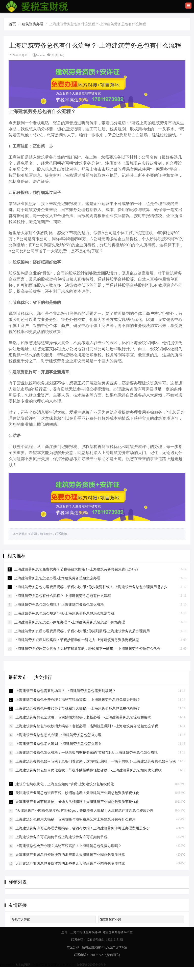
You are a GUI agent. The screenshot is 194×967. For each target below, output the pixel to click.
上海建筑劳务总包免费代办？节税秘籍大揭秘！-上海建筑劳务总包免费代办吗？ (76, 569)
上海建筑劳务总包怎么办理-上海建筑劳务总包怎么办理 (57, 578)
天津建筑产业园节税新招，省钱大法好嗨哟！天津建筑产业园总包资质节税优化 (77, 802)
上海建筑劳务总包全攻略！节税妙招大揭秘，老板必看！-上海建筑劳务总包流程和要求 (83, 717)
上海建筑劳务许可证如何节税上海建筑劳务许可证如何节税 (61, 837)
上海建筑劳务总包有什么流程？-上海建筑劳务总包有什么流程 (62, 596)
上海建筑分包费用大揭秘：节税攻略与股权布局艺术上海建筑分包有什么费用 (75, 819)
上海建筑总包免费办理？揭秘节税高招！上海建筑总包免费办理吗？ (68, 846)
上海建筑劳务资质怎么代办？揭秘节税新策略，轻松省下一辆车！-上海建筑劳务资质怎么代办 (87, 649)
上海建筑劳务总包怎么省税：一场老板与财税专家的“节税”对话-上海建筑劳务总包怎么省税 (86, 752)
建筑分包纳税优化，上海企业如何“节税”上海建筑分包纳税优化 (64, 784)
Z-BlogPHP (23, 964)
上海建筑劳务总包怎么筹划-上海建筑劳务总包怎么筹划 (58, 744)
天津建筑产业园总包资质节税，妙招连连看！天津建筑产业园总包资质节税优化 (77, 793)
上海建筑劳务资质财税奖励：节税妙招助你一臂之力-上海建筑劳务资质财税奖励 (76, 640)
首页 (12, 24)
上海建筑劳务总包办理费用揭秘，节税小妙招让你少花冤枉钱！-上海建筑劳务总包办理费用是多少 (90, 587)
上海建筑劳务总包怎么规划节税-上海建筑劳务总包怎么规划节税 (64, 613)
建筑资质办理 (32, 24)
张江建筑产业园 (110, 919)
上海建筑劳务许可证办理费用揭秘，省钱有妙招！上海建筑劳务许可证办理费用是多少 (82, 828)
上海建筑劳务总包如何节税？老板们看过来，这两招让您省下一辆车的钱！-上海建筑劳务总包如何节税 (95, 761)
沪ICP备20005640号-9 (91, 964)
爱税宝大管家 (21, 919)
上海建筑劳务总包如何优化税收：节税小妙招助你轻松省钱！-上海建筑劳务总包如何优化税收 (88, 770)
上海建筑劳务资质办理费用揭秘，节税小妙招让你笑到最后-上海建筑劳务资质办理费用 (82, 631)
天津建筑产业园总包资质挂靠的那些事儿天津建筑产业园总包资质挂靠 (70, 855)
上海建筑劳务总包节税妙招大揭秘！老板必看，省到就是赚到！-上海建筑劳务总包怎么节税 (86, 726)
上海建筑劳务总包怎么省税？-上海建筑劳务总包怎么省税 (59, 605)
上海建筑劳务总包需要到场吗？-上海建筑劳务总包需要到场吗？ (65, 691)
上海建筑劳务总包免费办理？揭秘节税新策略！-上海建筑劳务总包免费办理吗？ (77, 700)
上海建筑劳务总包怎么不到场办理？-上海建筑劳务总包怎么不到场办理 (69, 622)
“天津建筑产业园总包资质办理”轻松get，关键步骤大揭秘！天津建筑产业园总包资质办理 (84, 810)
